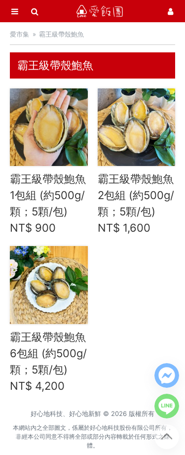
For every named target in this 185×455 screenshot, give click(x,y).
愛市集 (19, 34)
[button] (166, 375)
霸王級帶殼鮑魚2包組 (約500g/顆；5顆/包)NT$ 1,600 (136, 203)
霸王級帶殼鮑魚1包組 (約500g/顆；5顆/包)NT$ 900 (48, 203)
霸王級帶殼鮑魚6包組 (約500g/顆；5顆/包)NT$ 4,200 (48, 361)
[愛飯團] (99, 11)
